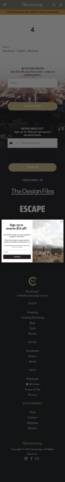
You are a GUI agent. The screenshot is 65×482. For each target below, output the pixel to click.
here (15, 247)
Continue (17, 257)
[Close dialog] (61, 221)
